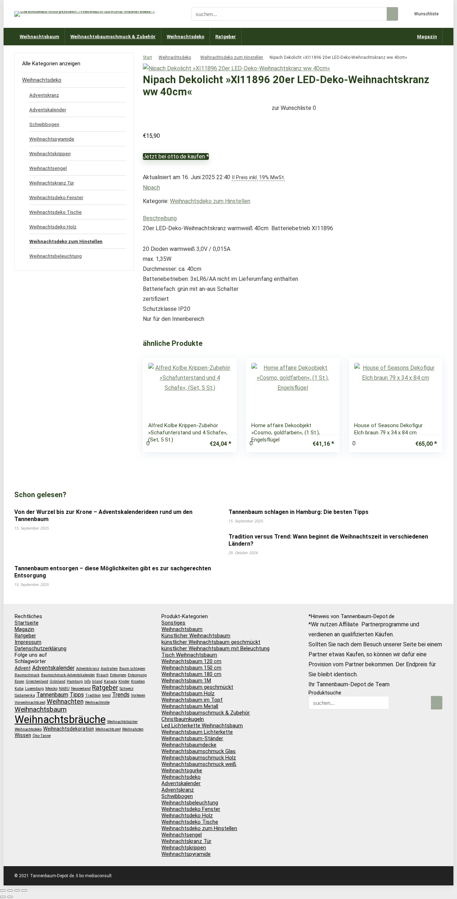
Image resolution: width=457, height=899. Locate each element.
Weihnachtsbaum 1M (186, 680)
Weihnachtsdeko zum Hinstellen (231, 57)
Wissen (23, 735)
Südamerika (25, 695)
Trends (121, 694)
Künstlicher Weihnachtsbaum (195, 635)
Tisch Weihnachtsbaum (189, 655)
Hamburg (75, 681)
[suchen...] (392, 14)
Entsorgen (118, 675)
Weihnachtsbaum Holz (188, 693)
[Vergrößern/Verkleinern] (3, 890)
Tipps (77, 694)
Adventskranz (44, 95)
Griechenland (37, 681)
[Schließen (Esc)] (24, 890)
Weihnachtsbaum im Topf (192, 700)
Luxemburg (34, 688)
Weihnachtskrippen (50, 153)
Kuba (19, 688)
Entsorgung (137, 675)
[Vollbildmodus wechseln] (10, 890)
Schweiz (127, 688)
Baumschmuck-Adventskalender (68, 675)
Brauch (102, 675)
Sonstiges (173, 623)
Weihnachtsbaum (39, 36)
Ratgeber (225, 36)
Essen (19, 681)
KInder (124, 681)
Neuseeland (81, 688)
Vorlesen (138, 695)
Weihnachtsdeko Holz (52, 226)
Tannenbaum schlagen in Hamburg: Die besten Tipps (298, 512)
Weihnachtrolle (97, 702)
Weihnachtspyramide (51, 139)
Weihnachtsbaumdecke (188, 745)
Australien (109, 668)
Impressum (28, 642)
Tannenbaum (52, 694)
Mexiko (51, 688)
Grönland (57, 681)
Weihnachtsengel (48, 168)
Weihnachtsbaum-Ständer (192, 738)
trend (106, 695)
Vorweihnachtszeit (30, 702)
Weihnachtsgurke (181, 770)
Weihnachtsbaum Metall (189, 706)
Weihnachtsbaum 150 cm (191, 668)
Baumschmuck (27, 675)
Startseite (27, 623)
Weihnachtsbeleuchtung (55, 256)
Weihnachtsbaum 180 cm (191, 674)
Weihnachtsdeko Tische (55, 212)
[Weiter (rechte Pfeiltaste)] (10, 897)
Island (97, 681)
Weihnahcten (133, 729)
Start (147, 57)
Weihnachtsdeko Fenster (56, 197)
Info (87, 681)
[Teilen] (17, 890)
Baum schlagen (132, 668)
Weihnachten (65, 701)
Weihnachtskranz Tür (51, 183)
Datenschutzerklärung (40, 648)
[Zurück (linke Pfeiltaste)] (3, 897)
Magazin (427, 36)
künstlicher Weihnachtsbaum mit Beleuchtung (215, 648)
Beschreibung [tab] (160, 218)
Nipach (151, 187)
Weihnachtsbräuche (60, 719)
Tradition (93, 695)
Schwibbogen (44, 124)
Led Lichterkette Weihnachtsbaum (202, 725)
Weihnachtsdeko (185, 36)
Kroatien (138, 681)
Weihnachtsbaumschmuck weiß (198, 764)
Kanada (110, 681)
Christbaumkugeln (182, 719)
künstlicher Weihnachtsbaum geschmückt (210, 642)
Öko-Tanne (41, 735)
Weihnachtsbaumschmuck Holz (198, 757)
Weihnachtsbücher (122, 721)
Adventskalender (47, 109)
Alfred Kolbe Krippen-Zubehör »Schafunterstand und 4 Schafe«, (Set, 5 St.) (187, 432)
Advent (23, 668)
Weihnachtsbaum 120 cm (191, 661)
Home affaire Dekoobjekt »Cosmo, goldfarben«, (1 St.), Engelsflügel (285, 432)
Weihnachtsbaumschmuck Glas (198, 751)
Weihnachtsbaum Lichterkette (197, 732)
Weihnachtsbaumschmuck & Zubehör (113, 36)
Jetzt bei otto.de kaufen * (176, 156)
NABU (64, 688)
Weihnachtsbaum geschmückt (197, 687)
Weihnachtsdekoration (68, 729)
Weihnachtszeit (108, 729)
